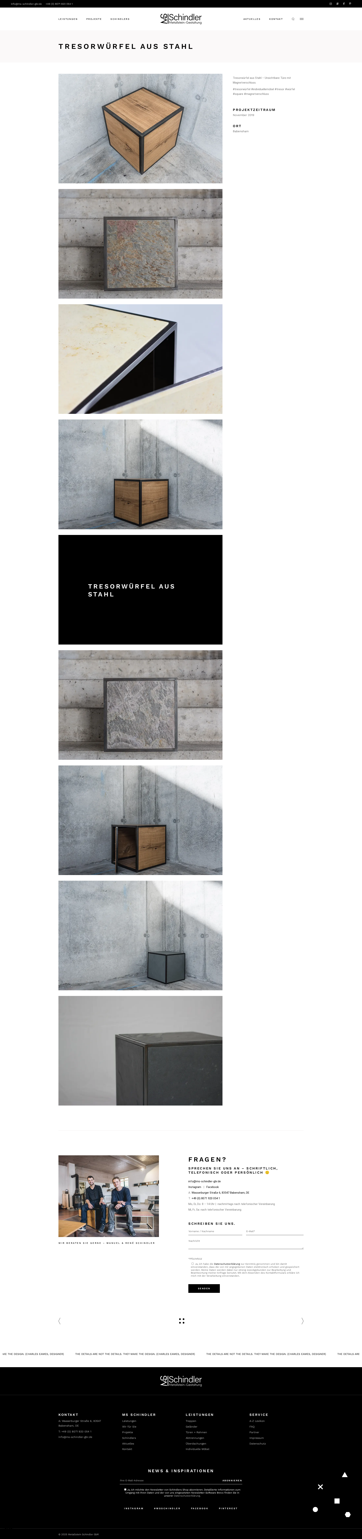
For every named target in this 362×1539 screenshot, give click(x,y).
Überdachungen (196, 1443)
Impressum (256, 1437)
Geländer (191, 1426)
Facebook (212, 1187)
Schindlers (129, 1437)
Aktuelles (252, 19)
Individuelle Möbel (197, 1449)
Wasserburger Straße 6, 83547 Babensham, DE (220, 1192)
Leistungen (129, 1420)
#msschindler (167, 1508)
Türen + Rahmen (196, 1432)
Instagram (194, 1187)
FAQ (252, 1426)
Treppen (191, 1420)
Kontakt (276, 19)
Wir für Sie (129, 1426)
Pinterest (228, 1508)
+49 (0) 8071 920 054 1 (59, 3)
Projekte (127, 1432)
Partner (254, 1432)
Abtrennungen (195, 1437)
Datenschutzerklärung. (187, 1495)
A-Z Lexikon (257, 1420)
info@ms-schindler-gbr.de (26, 3)
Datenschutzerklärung (227, 1263)
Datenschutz (257, 1443)
